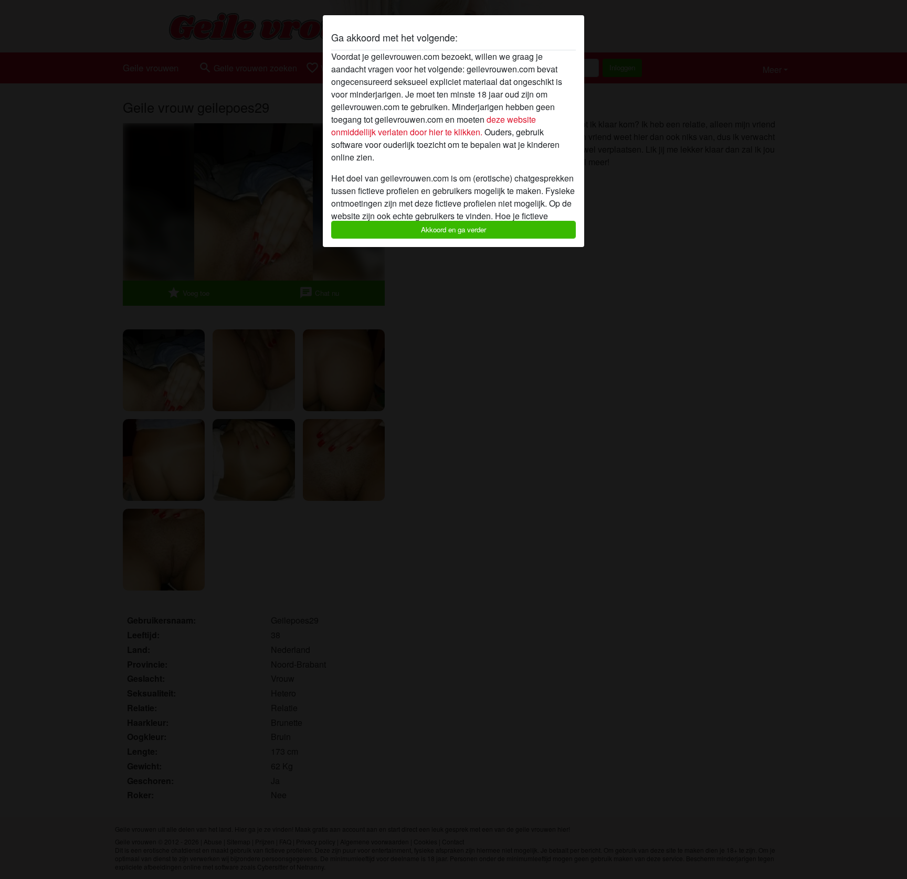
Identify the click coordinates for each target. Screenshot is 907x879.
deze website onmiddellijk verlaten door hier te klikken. (433, 125)
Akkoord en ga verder (453, 229)
